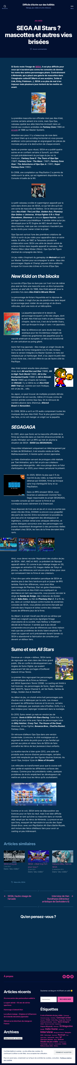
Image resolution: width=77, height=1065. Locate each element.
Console (42, 1020)
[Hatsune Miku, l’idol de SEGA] (62, 856)
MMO (41, 1035)
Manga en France (59, 1032)
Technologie (44, 1044)
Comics (53, 1018)
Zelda (64, 1044)
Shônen (61, 1039)
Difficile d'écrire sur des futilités (38, 5)
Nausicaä (54, 1035)
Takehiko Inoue (62, 1042)
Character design (45, 1018)
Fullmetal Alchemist (46, 1022)
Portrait (61, 1035)
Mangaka (68, 1032)
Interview (46, 1032)
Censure (66, 1015)
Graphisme (58, 1024)
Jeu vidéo (38, 21)
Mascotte (17, 882)
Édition (56, 1046)
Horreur (56, 1026)
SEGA (38, 66)
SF (61, 1037)
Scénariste (51, 1037)
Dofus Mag (54, 1020)
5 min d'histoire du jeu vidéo (51, 1015)
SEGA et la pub (10, 864)
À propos (8, 976)
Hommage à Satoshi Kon (13, 1010)
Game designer (63, 1022)
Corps (48, 1020)
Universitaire (58, 1044)
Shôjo (55, 1039)
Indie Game (51, 1028)
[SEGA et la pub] (14, 856)
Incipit (42, 1029)
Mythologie (47, 1035)
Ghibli (42, 1024)
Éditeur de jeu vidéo (46, 1046)
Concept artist (63, 1017)
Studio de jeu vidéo (49, 1041)
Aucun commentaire (40, 49)
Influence (61, 1029)
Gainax (55, 1022)
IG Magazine (66, 1026)
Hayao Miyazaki (46, 1026)
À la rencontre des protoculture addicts (19, 998)
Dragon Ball (62, 1020)
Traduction (51, 1044)
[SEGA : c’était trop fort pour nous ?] (38, 856)
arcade (14, 130)
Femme (68, 1020)
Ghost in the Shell (49, 1024)
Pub (67, 1035)
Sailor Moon (43, 1037)
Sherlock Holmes (46, 1039)
